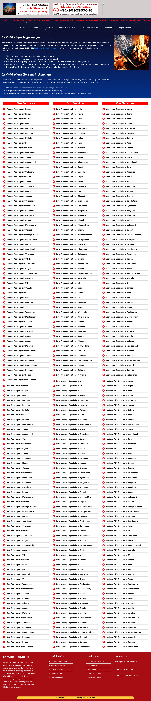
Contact (108, 28)
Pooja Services (124, 28)
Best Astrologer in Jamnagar (47, 48)
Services (49, 28)
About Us (35, 28)
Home (22, 28)
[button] (128, 676)
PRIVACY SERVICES (90, 28)
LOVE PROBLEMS (67, 28)
